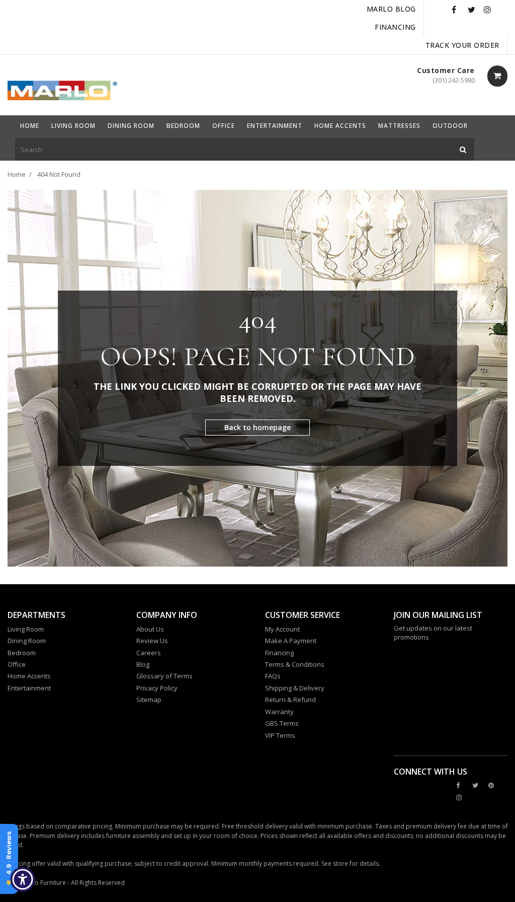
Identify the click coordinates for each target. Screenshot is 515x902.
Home (17, 174)
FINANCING (395, 27)
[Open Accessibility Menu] (22, 879)
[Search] (463, 149)
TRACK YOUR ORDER (462, 45)
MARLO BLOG (391, 9)
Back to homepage (257, 427)
